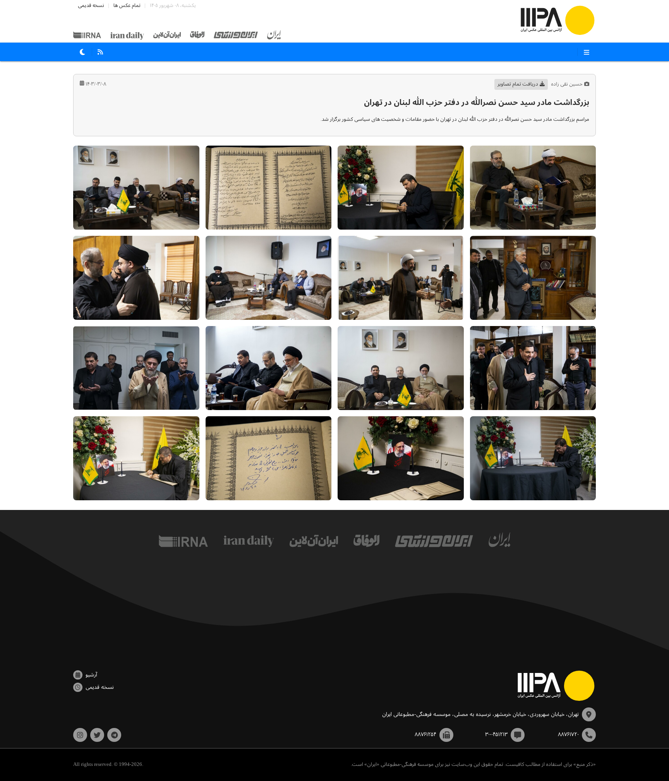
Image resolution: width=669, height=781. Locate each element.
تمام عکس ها (127, 6)
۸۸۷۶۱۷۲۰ (568, 734)
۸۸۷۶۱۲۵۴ (425, 734)
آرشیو (91, 675)
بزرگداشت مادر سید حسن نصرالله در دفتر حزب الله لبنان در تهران (476, 103)
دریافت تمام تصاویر (517, 84)
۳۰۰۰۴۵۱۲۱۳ (496, 734)
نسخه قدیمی (91, 6)
